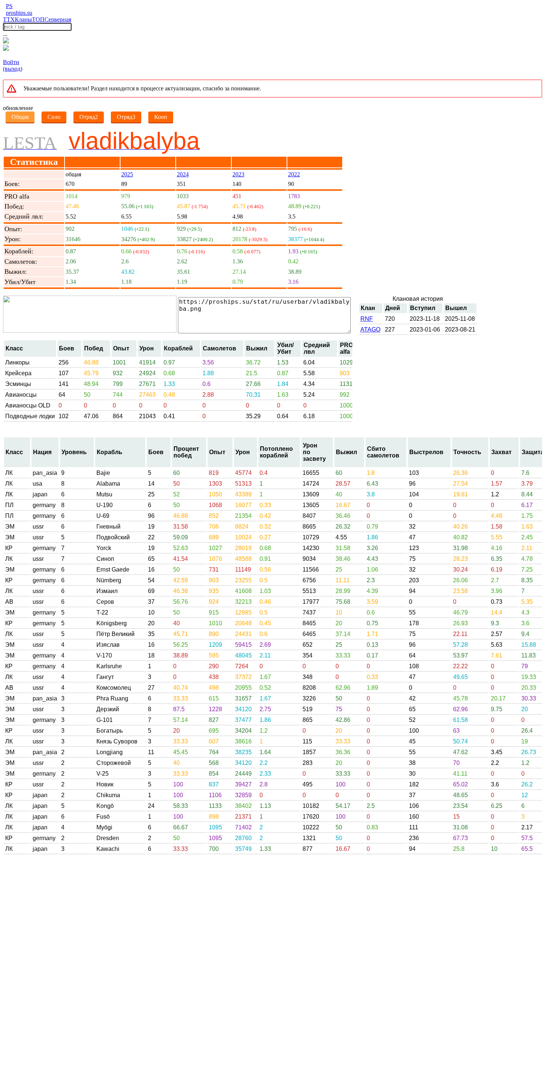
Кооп (160, 117)
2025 (127, 174)
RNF (366, 319)
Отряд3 (126, 117)
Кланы (23, 19)
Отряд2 (88, 117)
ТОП (38, 19)
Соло (53, 117)
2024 (183, 174)
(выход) (12, 69)
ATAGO (370, 329)
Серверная (57, 19)
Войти (11, 62)
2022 (294, 174)
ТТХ (9, 19)
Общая (20, 117)
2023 (238, 174)
